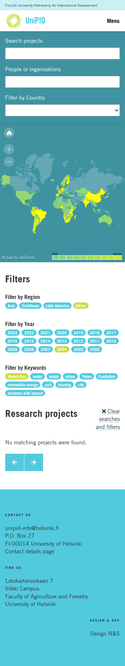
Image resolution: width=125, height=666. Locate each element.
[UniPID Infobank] (25, 20)
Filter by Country (25, 97)
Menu (113, 20)
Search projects (23, 40)
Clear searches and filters (108, 419)
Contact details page (29, 551)
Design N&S (105, 633)
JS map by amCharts (18, 257)
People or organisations (33, 69)
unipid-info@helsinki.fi (32, 527)
